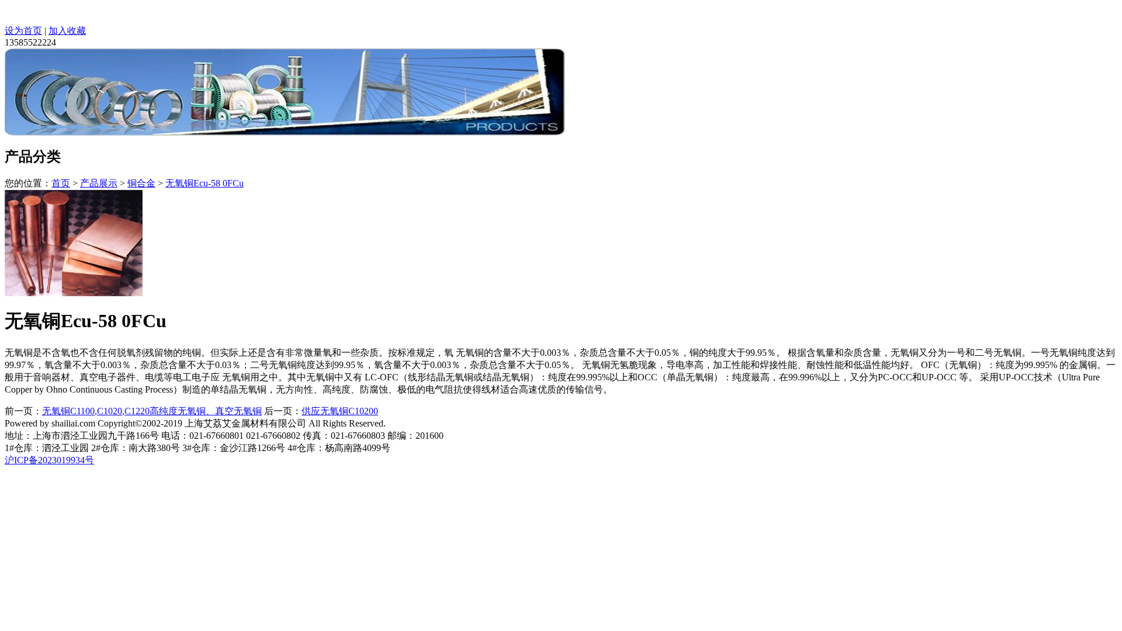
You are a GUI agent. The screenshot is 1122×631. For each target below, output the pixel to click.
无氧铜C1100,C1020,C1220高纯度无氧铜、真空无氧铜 (152, 411)
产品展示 (98, 183)
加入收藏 (67, 31)
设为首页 (23, 31)
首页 (60, 183)
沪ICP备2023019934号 (49, 460)
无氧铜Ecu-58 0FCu (204, 183)
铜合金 (141, 183)
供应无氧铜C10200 (340, 411)
